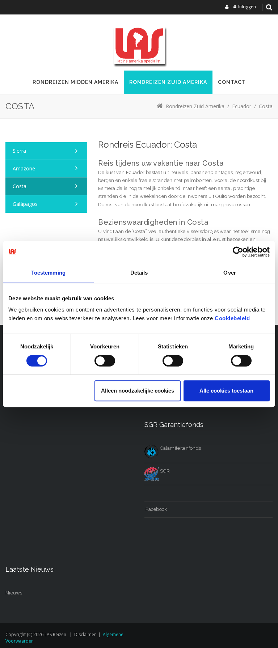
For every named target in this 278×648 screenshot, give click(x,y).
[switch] (104, 361)
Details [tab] (139, 273)
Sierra (19, 150)
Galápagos (25, 203)
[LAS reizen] (139, 45)
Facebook (155, 509)
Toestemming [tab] (48, 273)
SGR (164, 471)
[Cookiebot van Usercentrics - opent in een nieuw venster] (238, 251)
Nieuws (13, 593)
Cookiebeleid (232, 318)
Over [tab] (229, 273)
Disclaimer (85, 634)
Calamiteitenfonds (180, 448)
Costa (19, 186)
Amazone (24, 168)
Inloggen (247, 7)
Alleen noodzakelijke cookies (137, 390)
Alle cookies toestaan (226, 390)
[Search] (269, 7)
